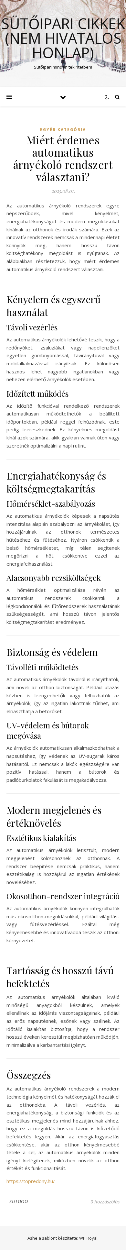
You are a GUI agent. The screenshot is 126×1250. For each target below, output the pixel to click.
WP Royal (88, 1238)
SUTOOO (18, 1201)
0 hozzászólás (105, 1201)
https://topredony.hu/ (30, 1181)
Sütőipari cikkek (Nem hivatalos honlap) (63, 38)
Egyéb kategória (63, 129)
